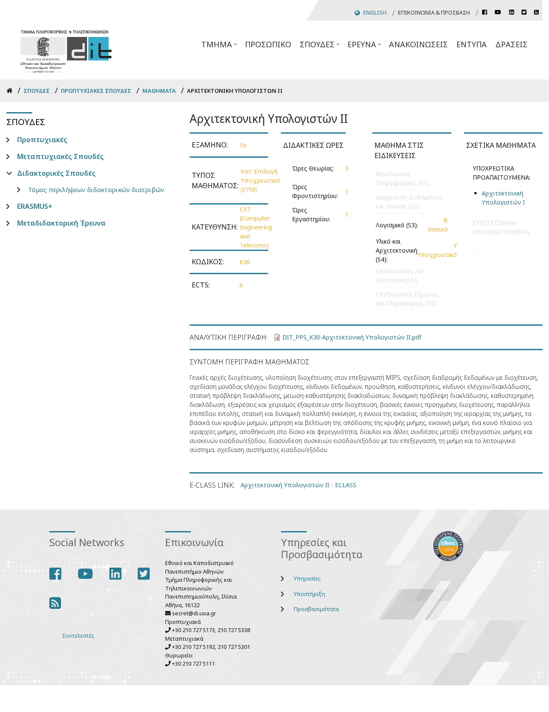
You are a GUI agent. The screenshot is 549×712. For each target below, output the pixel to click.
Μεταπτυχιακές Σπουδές (60, 156)
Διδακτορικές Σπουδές (56, 173)
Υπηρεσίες (307, 578)
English (374, 12)
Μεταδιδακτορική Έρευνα (61, 223)
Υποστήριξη (309, 594)
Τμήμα (219, 47)
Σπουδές (320, 47)
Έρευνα (365, 47)
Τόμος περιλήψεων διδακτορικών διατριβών (96, 189)
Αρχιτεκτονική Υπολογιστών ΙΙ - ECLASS (298, 485)
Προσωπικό (268, 44)
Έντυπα (471, 44)
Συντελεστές (78, 635)
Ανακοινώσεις (418, 44)
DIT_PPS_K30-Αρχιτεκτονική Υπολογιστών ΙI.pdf (351, 337)
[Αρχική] (66, 50)
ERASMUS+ (34, 206)
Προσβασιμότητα (316, 609)
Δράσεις (511, 44)
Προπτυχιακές (42, 139)
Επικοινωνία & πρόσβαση (434, 12)
